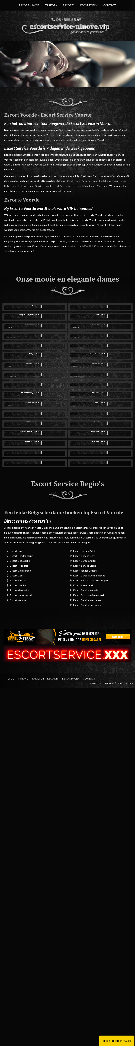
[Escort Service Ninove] (67, 28)
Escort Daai (82, 185)
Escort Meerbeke (98, 185)
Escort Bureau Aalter (63, 185)
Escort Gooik (66, 181)
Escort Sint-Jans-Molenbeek (88, 595)
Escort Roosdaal (19, 565)
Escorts (69, 5)
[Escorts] (67, 636)
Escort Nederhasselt (21, 595)
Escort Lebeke (19, 185)
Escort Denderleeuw (21, 555)
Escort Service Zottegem (87, 605)
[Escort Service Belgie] (67, 653)
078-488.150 (89, 246)
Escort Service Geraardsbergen (90, 580)
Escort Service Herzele (85, 590)
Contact (109, 5)
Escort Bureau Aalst (84, 550)
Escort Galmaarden (20, 570)
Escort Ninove (29, 5)
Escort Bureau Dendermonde (89, 575)
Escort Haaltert (18, 580)
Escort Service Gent (84, 555)
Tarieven (51, 5)
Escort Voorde (83, 181)
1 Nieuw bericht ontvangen (117, 1041)
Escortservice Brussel (85, 570)
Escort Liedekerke (101, 181)
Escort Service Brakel (39, 185)
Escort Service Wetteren (87, 600)
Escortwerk (89, 5)
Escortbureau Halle (83, 585)
